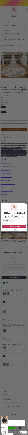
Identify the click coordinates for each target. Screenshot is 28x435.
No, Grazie (14, 229)
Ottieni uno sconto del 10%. (14, 226)
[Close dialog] (26, 203)
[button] (8, 220)
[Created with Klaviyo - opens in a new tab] (14, 232)
